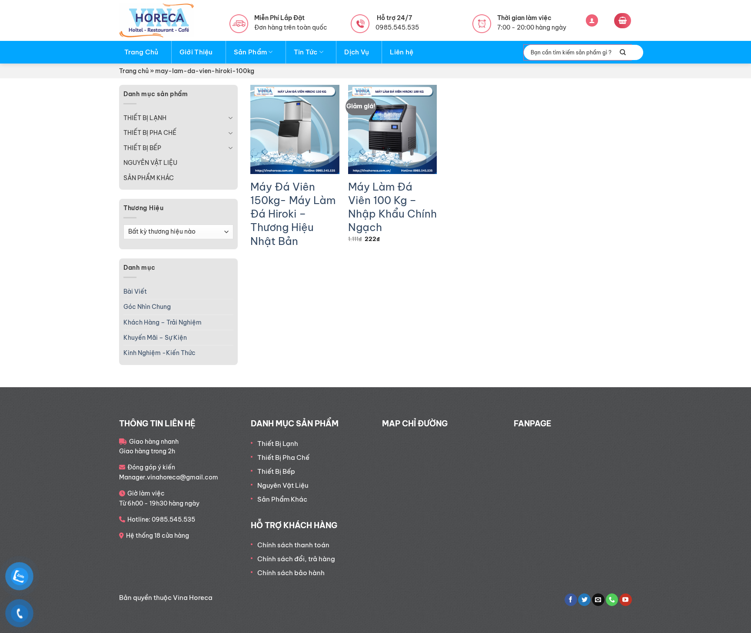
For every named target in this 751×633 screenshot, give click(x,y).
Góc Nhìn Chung (147, 307)
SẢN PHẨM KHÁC (148, 178)
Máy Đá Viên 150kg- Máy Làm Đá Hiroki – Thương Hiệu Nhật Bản (293, 214)
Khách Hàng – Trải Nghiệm (162, 322)
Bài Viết (135, 291)
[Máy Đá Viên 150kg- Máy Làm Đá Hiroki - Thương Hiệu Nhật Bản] (294, 129)
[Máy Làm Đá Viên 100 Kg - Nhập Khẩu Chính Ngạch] (392, 129)
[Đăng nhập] (592, 20)
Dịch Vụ (356, 52)
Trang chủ (134, 71)
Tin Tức (306, 52)
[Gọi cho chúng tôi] (612, 599)
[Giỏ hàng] (622, 20)
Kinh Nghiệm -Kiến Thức (159, 353)
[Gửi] (622, 52)
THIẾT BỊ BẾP (142, 148)
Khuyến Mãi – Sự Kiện (155, 338)
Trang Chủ (141, 52)
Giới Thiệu (196, 52)
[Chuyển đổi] (230, 118)
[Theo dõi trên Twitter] (584, 599)
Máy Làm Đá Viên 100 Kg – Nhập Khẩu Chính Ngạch (392, 207)
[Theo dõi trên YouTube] (625, 599)
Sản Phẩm (250, 52)
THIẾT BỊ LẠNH (144, 118)
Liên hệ (401, 52)
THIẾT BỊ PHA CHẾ (149, 133)
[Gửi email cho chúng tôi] (598, 599)
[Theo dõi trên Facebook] (571, 599)
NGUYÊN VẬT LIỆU (150, 163)
